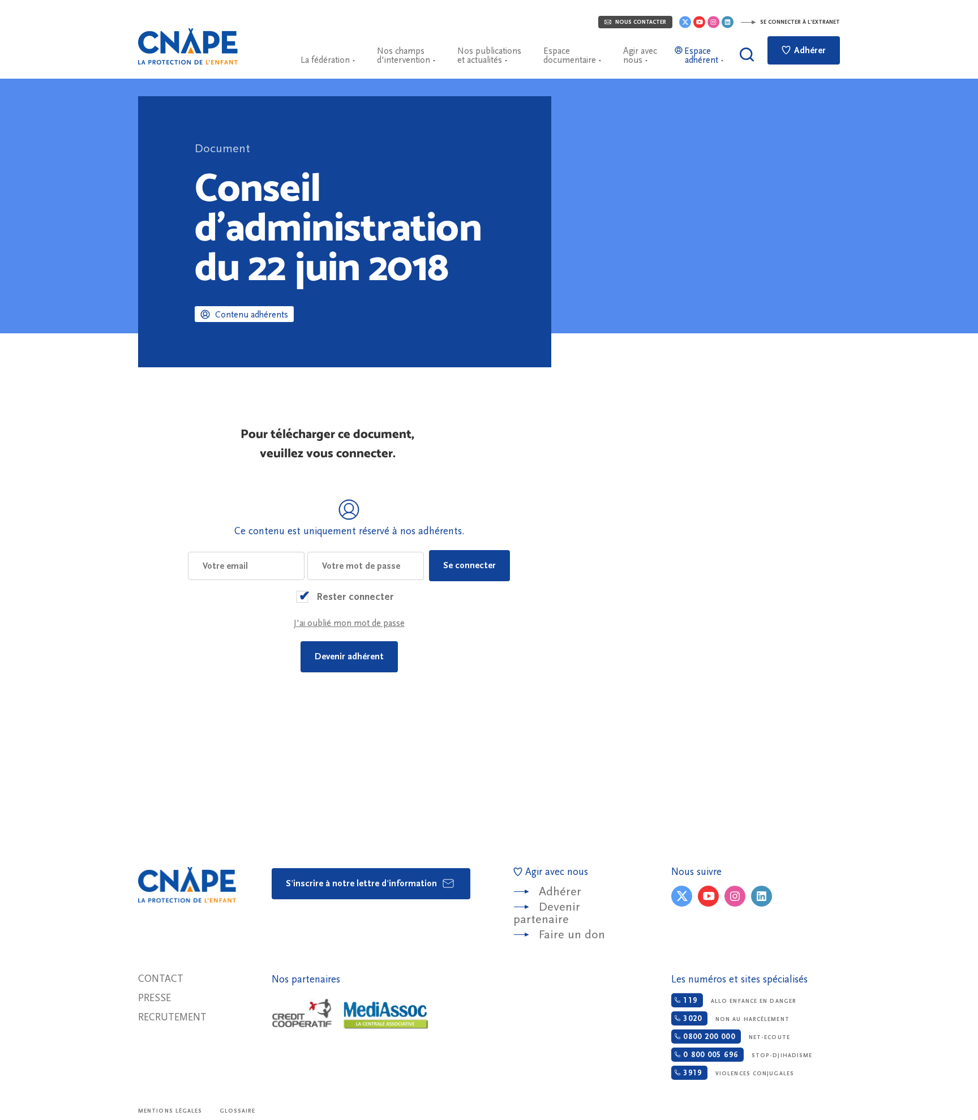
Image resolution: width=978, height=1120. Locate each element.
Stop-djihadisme (746, 1054)
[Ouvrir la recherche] (747, 55)
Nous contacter (640, 22)
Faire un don (572, 935)
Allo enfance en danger (738, 1000)
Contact (160, 979)
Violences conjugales (737, 1073)
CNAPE (188, 46)
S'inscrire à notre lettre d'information (362, 883)
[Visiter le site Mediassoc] (386, 1015)
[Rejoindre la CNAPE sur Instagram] (713, 22)
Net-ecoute (735, 1036)
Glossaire (238, 1111)
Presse (154, 998)
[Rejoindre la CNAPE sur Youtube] (699, 22)
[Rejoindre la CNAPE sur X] (685, 22)
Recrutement (172, 1017)
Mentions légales (170, 1111)
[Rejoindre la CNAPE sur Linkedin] (728, 22)
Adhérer (809, 50)
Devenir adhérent (349, 656)
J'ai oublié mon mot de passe (349, 623)
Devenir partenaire (546, 913)
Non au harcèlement (734, 1018)
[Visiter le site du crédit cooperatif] (302, 1014)
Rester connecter (354, 597)
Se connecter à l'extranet (799, 22)
